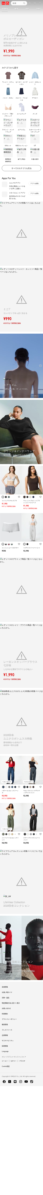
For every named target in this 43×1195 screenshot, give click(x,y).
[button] (11, 480)
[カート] (34, 3)
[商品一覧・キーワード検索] (39, 3)
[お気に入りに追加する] (19, 496)
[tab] (5, 8)
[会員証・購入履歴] (29, 3)
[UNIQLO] (5, 3)
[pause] (40, 365)
